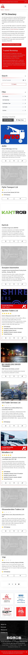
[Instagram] (20, 638)
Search (14, 84)
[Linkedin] (14, 638)
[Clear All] (25, 76)
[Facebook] (8, 638)
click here (7, 37)
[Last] (18, 584)
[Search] (26, 2)
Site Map (20, 645)
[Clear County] (25, 107)
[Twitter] (11, 638)
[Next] (15, 584)
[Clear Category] (25, 96)
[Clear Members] (25, 103)
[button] (14, 624)
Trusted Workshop (14, 29)
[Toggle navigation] (25, 6)
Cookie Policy (5, 645)
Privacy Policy (13, 645)
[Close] (26, 652)
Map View (20, 120)
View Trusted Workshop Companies (11, 44)
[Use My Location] (23, 80)
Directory (7, 9)
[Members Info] (6, 161)
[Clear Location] (25, 80)
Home (2, 9)
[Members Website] (22, 161)
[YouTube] (17, 638)
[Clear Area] (25, 110)
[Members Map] (14, 161)
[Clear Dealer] (25, 100)
